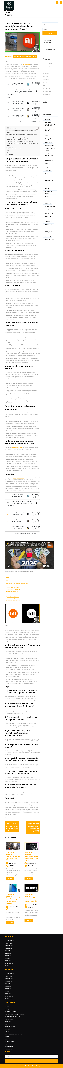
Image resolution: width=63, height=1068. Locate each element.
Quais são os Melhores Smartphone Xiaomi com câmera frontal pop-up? (31, 856)
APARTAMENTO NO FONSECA (49, 134)
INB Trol (47, 185)
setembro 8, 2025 (32, 863)
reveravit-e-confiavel (48, 217)
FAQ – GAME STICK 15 (11, 1011)
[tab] (57, 2)
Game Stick (8, 1021)
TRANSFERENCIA (9, 1046)
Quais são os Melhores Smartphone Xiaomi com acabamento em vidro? (13, 589)
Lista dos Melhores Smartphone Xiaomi (17, 583)
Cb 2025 (7, 1009)
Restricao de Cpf (10, 1041)
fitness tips (48, 170)
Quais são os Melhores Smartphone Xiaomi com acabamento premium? (13, 599)
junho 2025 (46, 79)
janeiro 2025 (46, 94)
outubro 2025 (46, 67)
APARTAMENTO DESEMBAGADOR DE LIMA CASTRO (50, 124)
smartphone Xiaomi (17, 447)
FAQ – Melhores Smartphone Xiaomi (15, 1014)
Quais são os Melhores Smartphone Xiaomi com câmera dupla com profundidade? (31, 898)
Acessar (45, 107)
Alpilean (7, 1006)
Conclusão (10, 147)
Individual (7, 1029)
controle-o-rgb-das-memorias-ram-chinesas (49, 155)
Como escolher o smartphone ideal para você (20, 138)
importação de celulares (49, 181)
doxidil (46, 163)
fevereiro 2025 (47, 91)
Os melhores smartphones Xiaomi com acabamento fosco (22, 135)
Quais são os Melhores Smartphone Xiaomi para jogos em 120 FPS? (13, 856)
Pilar (6, 1039)
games (46, 173)
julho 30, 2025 (12, 863)
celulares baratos (49, 145)
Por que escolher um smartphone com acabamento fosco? (21, 131)
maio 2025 (46, 82)
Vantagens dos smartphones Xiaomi (17, 139)
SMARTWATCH (48, 224)
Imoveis (7, 1024)
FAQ (8, 152)
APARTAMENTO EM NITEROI (49, 129)
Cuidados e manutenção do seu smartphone (20, 141)
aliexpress (47, 119)
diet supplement (49, 160)
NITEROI (7, 1036)
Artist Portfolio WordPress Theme (26, 1066)
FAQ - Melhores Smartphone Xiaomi (25, 56)
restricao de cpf (49, 213)
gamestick (47, 177)
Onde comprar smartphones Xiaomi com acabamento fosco (22, 144)
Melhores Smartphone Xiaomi (13, 1034)
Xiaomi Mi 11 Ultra (49, 239)
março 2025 (46, 88)
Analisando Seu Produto (8, 12)
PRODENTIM (48, 203)
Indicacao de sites (10, 1026)
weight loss (48, 236)
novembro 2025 (47, 64)
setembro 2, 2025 (14, 907)
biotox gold (48, 139)
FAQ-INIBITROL (9, 1019)
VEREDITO (11, 865)
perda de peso (48, 200)
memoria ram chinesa (48, 192)
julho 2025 (45, 76)
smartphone (26, 64)
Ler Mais (11, 879)
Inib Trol (47, 188)
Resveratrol (8, 1044)
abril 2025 (45, 85)
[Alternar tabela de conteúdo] (36, 128)
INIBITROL (7, 1031)
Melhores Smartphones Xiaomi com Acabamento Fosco (21, 149)
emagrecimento (49, 167)
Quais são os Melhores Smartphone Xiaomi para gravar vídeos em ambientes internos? (13, 899)
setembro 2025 (47, 70)
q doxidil (47, 210)
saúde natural (48, 221)
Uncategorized (9, 1049)
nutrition (47, 196)
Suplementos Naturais (48, 232)
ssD (46, 228)
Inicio (7, 577)
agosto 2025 (46, 73)
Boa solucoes (48, 142)
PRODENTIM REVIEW (50, 206)
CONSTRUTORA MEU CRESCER (50, 149)
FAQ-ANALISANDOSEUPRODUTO (13, 1016)
